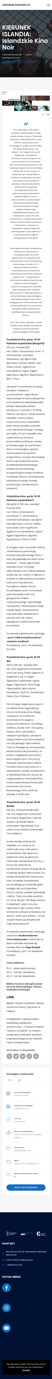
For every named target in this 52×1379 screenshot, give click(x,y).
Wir (8, 661)
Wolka (10, 806)
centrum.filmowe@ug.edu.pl (26, 1163)
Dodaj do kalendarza (26, 1187)
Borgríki (38, 343)
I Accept (26, 1370)
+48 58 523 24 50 (14, 1265)
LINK (10, 997)
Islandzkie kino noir (22, 1150)
